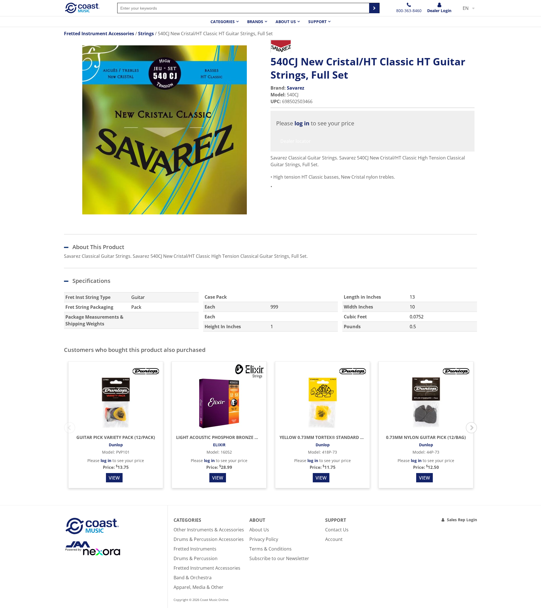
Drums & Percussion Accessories (209, 539)
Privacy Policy (263, 539)
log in (301, 123)
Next (471, 427)
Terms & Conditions (270, 549)
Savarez (295, 88)
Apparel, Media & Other (198, 587)
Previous (69, 427)
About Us (259, 530)
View (114, 478)
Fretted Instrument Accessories (207, 568)
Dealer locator (295, 141)
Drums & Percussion (196, 558)
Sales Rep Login (462, 519)
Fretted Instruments (195, 549)
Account (334, 539)
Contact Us (337, 530)
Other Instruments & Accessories (209, 530)
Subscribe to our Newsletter (279, 558)
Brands (255, 21)
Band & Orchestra (193, 577)
